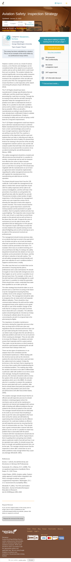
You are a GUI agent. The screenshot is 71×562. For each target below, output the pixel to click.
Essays (11, 28)
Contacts (29, 531)
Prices (34, 529)
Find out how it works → (51, 83)
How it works (52, 529)
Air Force (15, 39)
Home (4, 28)
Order (29, 529)
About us (60, 529)
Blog (39, 529)
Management (24, 36)
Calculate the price (54, 48)
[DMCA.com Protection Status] (32, 537)
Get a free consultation (54, 52)
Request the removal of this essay (13, 518)
